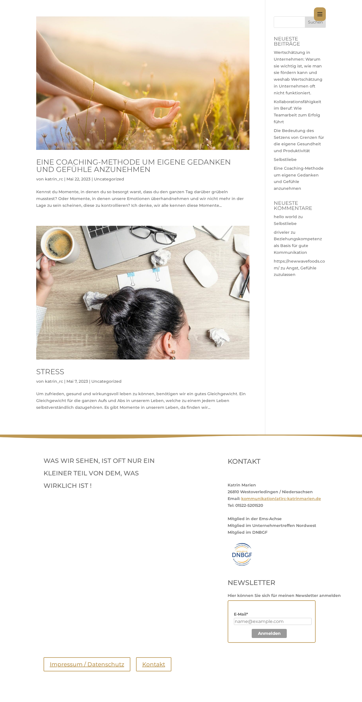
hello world (285, 216)
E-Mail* (241, 614)
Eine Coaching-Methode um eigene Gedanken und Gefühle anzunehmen (133, 166)
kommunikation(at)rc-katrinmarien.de (281, 498)
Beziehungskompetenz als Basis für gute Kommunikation (298, 245)
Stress (50, 371)
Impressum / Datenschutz (87, 664)
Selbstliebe (285, 159)
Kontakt (153, 664)
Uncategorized (109, 179)
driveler (282, 232)
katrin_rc (54, 179)
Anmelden (269, 633)
